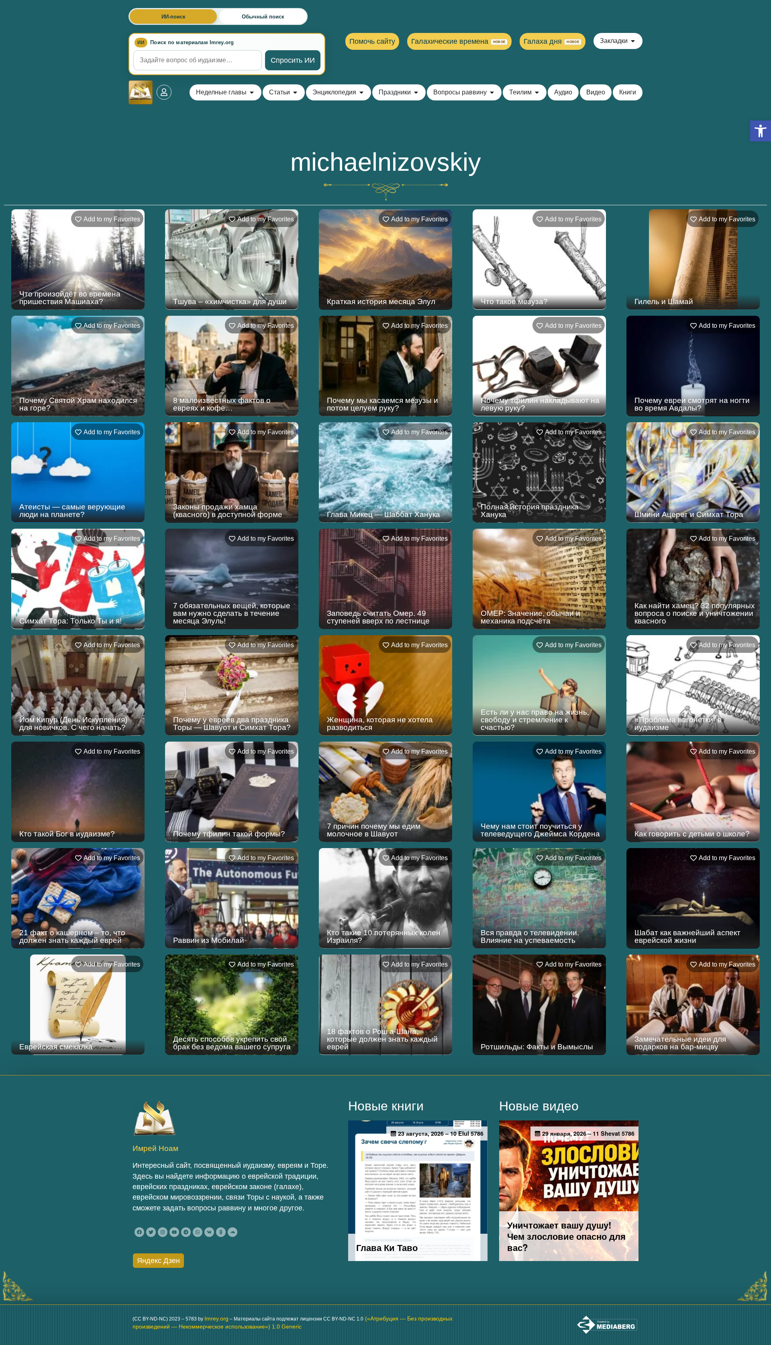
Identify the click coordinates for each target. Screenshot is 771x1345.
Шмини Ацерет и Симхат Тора (688, 514)
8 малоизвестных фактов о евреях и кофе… (222, 404)
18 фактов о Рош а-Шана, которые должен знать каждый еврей (382, 1039)
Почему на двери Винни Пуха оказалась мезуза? (72, 1256)
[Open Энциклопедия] (361, 92)
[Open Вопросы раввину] (492, 92)
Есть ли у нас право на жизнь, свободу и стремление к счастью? (535, 720)
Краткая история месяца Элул (381, 301)
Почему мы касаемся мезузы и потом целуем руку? (382, 404)
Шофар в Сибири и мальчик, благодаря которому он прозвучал (378, 1252)
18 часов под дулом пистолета (228, 1153)
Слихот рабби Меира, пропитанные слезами (674, 1256)
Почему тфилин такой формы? (229, 834)
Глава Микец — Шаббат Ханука (383, 514)
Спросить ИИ (293, 60)
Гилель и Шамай (663, 301)
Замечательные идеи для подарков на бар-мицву (680, 1043)
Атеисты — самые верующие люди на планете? (72, 511)
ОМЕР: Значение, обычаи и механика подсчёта (530, 617)
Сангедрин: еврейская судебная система (385, 1149)
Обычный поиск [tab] (263, 17)
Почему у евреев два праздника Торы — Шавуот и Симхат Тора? (232, 723)
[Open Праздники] (416, 92)
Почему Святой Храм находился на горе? (78, 404)
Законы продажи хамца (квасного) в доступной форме (227, 511)
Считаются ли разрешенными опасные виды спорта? (73, 1149)
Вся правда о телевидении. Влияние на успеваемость (530, 936)
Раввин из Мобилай (208, 940)
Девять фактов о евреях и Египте (694, 1153)
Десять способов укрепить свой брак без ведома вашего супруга (232, 1043)
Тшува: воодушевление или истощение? (531, 1256)
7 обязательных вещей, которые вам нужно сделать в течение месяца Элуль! (231, 613)
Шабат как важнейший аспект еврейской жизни (687, 936)
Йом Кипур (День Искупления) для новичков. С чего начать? (73, 723)
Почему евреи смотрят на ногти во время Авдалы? (692, 404)
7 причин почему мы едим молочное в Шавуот (373, 830)
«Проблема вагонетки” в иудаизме (678, 723)
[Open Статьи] (295, 92)
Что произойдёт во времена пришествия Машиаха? (69, 298)
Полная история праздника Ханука (530, 511)
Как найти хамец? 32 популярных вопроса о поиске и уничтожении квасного (694, 613)
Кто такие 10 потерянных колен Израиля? (384, 936)
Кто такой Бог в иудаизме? (67, 834)
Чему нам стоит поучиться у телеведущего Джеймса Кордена (540, 830)
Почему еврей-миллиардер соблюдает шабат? (530, 1149)
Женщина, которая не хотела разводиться (380, 723)
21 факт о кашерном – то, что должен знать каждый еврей (72, 936)
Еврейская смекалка (56, 1046)
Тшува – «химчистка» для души (230, 301)
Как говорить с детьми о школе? (692, 834)
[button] (760, 131)
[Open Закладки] (633, 41)
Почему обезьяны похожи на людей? (225, 1256)
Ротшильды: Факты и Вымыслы (537, 1046)
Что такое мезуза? (514, 301)
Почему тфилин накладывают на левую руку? (540, 404)
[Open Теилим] (537, 92)
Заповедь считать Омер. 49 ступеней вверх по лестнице (378, 617)
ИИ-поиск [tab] (173, 17)
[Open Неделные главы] (252, 92)
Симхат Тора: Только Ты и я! (70, 621)
